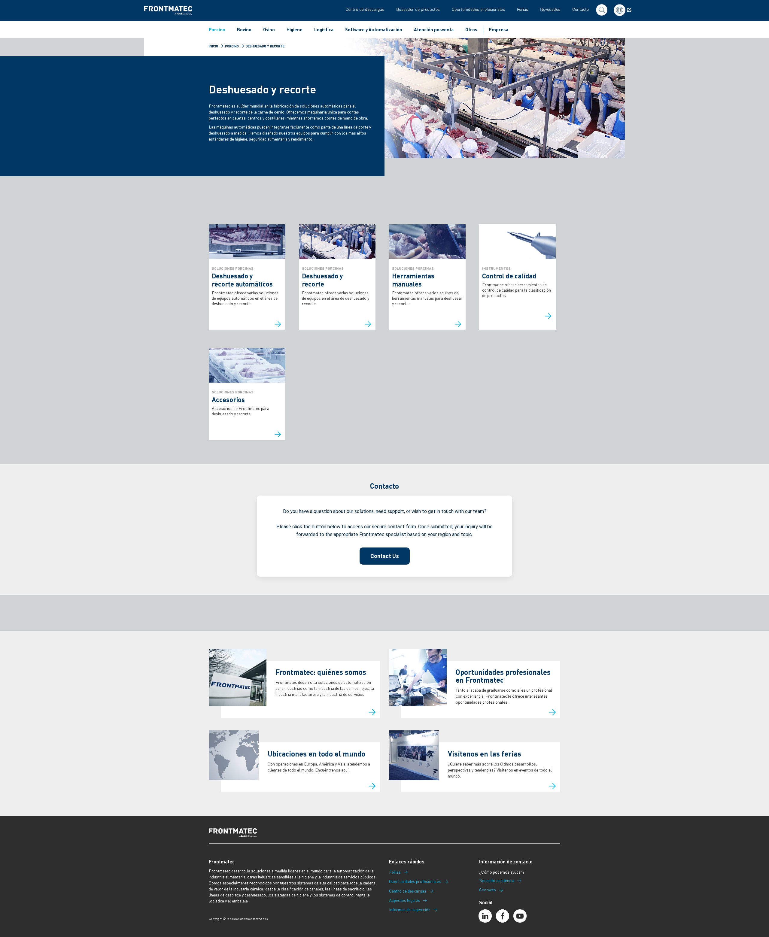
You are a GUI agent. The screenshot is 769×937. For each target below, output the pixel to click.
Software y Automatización (373, 29)
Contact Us (384, 556)
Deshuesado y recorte (265, 46)
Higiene (294, 29)
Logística (323, 29)
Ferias (522, 9)
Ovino (269, 29)
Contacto (580, 9)
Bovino (244, 29)
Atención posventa (434, 29)
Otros (471, 29)
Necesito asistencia (496, 880)
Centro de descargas (364, 9)
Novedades (550, 9)
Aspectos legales (404, 900)
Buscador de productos (418, 9)
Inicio (213, 46)
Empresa (498, 29)
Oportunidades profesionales (478, 9)
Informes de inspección (409, 909)
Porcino (217, 29)
